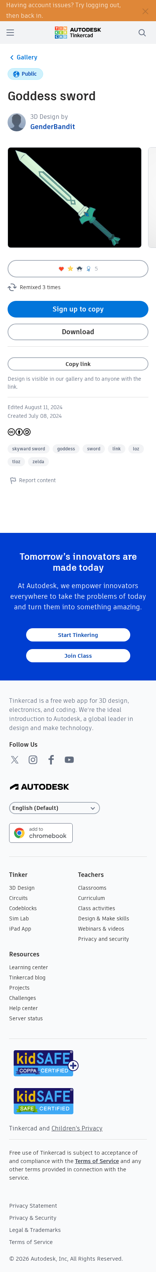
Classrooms (92, 888)
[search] (142, 32)
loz (136, 448)
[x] (14, 759)
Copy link (78, 364)
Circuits (18, 898)
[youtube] (69, 759)
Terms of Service (97, 1161)
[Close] (145, 11)
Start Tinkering (78, 635)
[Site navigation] (10, 32)
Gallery (27, 57)
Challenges (22, 998)
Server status (26, 1018)
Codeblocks (23, 908)
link (116, 448)
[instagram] (33, 759)
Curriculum (91, 898)
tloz (16, 461)
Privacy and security (103, 939)
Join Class (78, 656)
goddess (66, 448)
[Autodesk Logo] (39, 787)
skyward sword (28, 448)
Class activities (96, 908)
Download (78, 331)
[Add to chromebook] (41, 832)
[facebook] (51, 759)
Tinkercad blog (27, 977)
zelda (38, 461)
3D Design (21, 888)
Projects (19, 988)
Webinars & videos (101, 929)
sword (93, 448)
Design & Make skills (103, 918)
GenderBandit (52, 126)
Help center (23, 1008)
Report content (37, 480)
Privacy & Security (32, 1218)
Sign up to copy (78, 309)
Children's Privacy (77, 1128)
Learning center (28, 967)
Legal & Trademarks (35, 1230)
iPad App (20, 929)
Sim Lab (19, 918)
